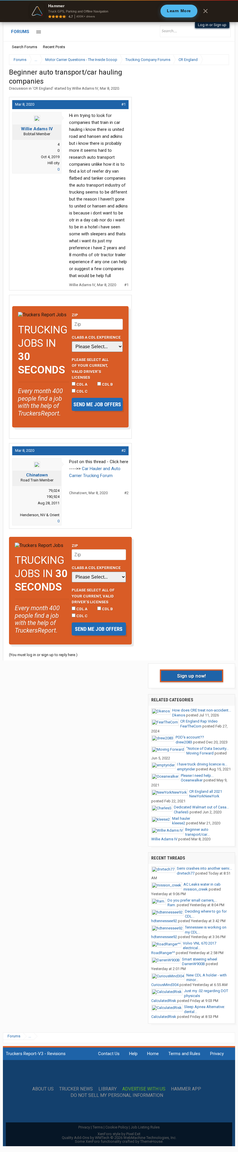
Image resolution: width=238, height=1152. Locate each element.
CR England (43, 88)
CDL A (81, 384)
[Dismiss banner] (205, 11)
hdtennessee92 (164, 921)
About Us (43, 1089)
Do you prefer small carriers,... (192, 900)
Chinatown (37, 475)
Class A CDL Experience (96, 337)
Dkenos (178, 715)
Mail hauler (181, 818)
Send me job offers (97, 404)
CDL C (81, 391)
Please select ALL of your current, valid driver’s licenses (90, 368)
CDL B (107, 384)
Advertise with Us (143, 1089)
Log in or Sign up (212, 25)
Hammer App (186, 1089)
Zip (75, 315)
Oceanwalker (192, 780)
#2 (123, 450)
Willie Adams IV (85, 88)
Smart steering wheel (199, 959)
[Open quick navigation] (220, 60)
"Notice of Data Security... (207, 748)
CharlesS (181, 812)
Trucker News (76, 1089)
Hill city (53, 163)
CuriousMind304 (164, 985)
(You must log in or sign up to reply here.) (43, 655)
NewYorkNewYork (204, 796)
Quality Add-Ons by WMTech (119, 1137)
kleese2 (178, 823)
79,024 (53, 490)
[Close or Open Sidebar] (214, 60)
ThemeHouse (151, 1141)
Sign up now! (191, 676)
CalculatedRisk (163, 1000)
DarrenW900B (193, 964)
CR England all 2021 (205, 791)
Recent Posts (54, 47)
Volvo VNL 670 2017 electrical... (199, 945)
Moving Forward (200, 753)
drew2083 (184, 742)
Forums (20, 31)
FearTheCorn (190, 726)
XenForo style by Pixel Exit (119, 1134)
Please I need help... (197, 775)
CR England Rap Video (199, 721)
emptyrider (186, 769)
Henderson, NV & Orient (39, 515)
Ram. (171, 905)
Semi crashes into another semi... (204, 868)
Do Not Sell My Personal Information (117, 1095)
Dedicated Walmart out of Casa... (201, 807)
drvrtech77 (185, 873)
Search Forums (24, 47)
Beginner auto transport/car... (197, 832)
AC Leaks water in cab (202, 884)
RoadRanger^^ (163, 953)
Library (107, 1089)
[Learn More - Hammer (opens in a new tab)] (119, 11)
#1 (123, 104)
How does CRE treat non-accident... (201, 710)
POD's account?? (190, 737)
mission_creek (195, 889)
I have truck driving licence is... (202, 764)
